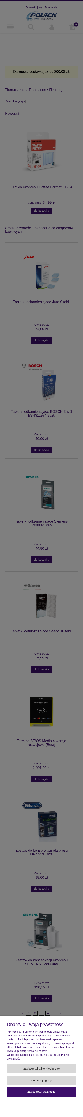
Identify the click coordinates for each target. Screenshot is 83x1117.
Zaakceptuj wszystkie (41, 1091)
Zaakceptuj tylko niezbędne (41, 1068)
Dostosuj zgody (41, 1080)
